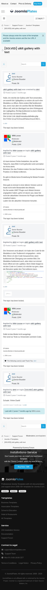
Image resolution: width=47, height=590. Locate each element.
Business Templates (9, 502)
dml (13, 74)
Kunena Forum (28, 448)
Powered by (17, 448)
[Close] (43, 36)
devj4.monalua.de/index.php (27, 116)
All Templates (6, 518)
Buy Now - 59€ (23, 467)
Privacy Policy (36, 563)
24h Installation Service (10, 530)
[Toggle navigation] (4, 18)
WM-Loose (16, 136)
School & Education (9, 510)
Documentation (7, 534)
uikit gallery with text (12, 89)
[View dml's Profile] (7, 78)
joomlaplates (41, 436)
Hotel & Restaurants (9, 514)
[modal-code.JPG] (24, 277)
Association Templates (10, 506)
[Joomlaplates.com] (23, 11)
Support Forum (7, 538)
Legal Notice (24, 563)
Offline (9, 73)
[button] (39, 18)
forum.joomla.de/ (20, 210)
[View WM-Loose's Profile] (7, 138)
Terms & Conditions (9, 563)
